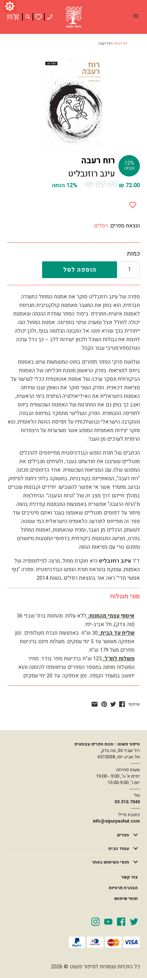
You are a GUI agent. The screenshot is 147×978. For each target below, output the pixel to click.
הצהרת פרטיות (123, 888)
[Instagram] (95, 921)
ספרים (123, 835)
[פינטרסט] (104, 704)
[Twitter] (134, 921)
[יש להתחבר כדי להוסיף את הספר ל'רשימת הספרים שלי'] (38, 16)
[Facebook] (121, 921)
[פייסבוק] (122, 704)
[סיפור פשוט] (73, 17)
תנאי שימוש (126, 898)
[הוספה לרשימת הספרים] (133, 203)
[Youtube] (108, 921)
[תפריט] (135, 17)
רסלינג (100, 226)
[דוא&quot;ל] (94, 704)
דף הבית (121, 43)
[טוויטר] (113, 704)
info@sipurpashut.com (116, 821)
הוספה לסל (79, 269)
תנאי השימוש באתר (110, 862)
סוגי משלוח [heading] (125, 596)
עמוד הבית (118, 848)
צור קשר (129, 877)
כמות (133, 254)
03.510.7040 (127, 802)
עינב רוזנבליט (91, 174)
